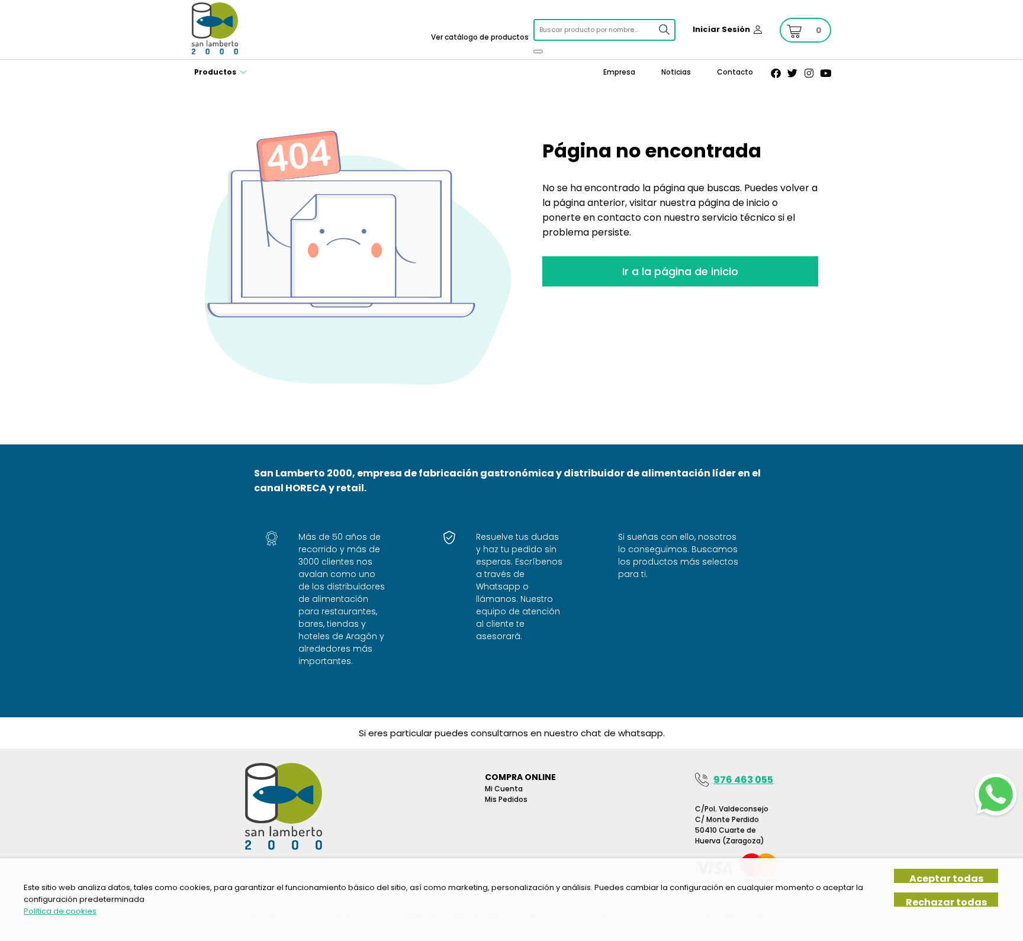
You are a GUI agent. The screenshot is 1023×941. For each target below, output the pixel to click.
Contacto (735, 72)
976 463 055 (743, 780)
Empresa (619, 72)
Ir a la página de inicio (680, 271)
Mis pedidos (506, 799)
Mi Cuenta (504, 789)
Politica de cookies (60, 911)
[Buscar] (538, 51)
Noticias (676, 72)
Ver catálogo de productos (480, 37)
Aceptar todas (946, 878)
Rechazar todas (946, 901)
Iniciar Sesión (721, 29)
